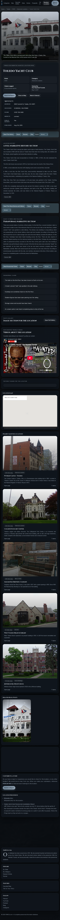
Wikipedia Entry (8, 798)
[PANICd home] (1, 3)
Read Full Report (9, 95)
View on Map (22, 95)
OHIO (13, 9)
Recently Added (17, 3)
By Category (6, 872)
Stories (28, 3)
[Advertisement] (30, 759)
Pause (18, 134)
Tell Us (40, 3)
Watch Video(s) (35, 95)
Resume (25, 134)
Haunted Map (7, 886)
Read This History (8, 134)
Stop (32, 134)
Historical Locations (22, 9)
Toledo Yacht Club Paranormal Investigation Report (19, 804)
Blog (4, 905)
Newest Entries (7, 874)
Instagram (6, 907)
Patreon (5, 898)
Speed (37, 134)
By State (5, 869)
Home (3, 9)
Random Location (46, 3)
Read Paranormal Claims (10, 266)
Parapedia (34, 3)
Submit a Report (9, 788)
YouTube (5, 901)
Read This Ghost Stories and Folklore (14, 206)
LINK (10, 197)
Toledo (8, 9)
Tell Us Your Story (8, 888)
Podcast (5, 903)
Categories (7, 3)
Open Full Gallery (50, 320)
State (23, 3)
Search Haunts (55, 3)
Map (12, 3)
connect (16, 116)
